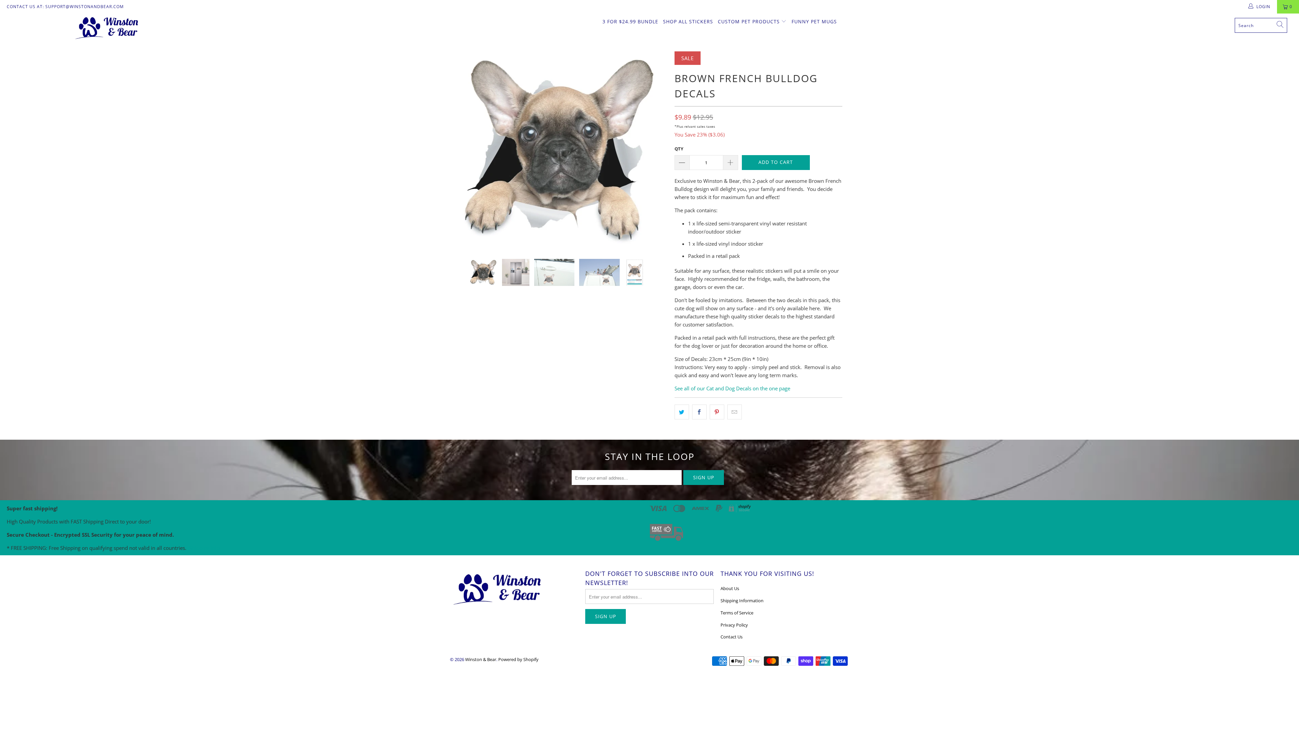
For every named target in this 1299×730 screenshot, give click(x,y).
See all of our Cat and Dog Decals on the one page (732, 388)
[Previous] (462, 150)
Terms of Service (737, 613)
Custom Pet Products (749, 21)
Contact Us (732, 637)
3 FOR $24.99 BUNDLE (630, 21)
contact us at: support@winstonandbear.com (65, 6)
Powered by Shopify (518, 659)
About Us (730, 588)
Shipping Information (742, 601)
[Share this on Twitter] (682, 412)
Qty (679, 149)
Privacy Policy (734, 625)
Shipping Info (204, 547)
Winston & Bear (480, 659)
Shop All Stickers (688, 21)
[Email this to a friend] (734, 412)
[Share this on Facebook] (699, 412)
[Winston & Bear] (107, 27)
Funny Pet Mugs (814, 21)
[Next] (656, 150)
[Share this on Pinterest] (717, 412)
